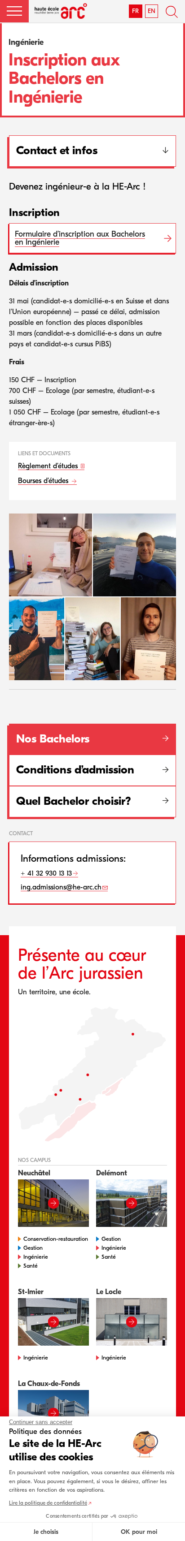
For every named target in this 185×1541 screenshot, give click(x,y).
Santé (30, 1265)
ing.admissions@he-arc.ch (61, 887)
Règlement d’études (49, 466)
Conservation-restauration (55, 1238)
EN (151, 11)
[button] (14, 11)
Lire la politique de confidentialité (48, 1503)
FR (135, 11)
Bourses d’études (44, 481)
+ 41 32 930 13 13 (46, 873)
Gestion (33, 1247)
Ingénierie (35, 1256)
